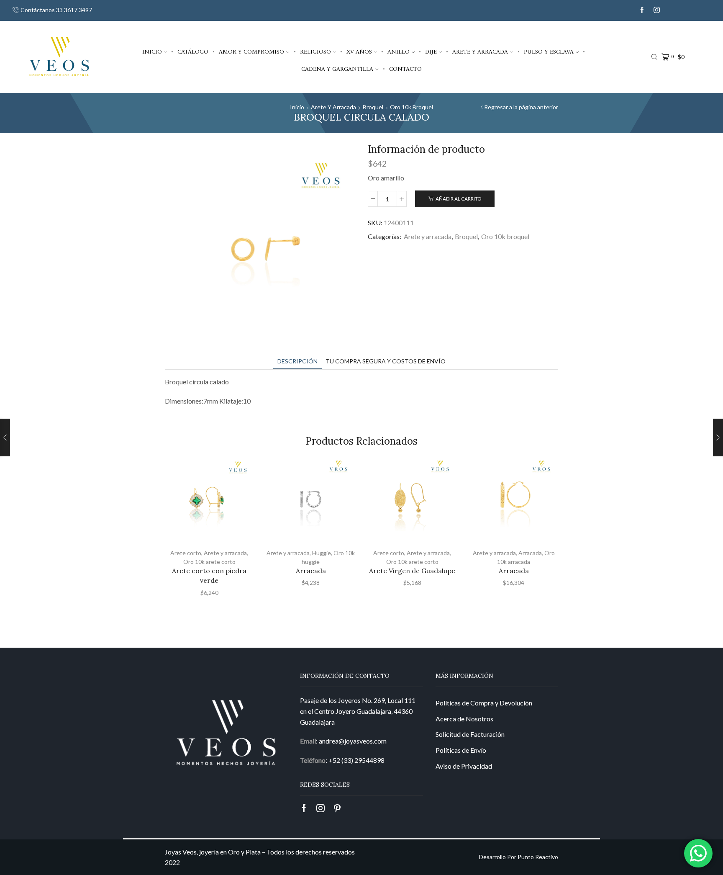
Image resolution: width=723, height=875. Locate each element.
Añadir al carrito (458, 199)
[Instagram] (657, 10)
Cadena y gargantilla (337, 69)
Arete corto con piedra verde (209, 575)
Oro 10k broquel (411, 107)
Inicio (152, 52)
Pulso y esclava (549, 52)
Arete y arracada (480, 52)
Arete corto (185, 552)
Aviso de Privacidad (464, 766)
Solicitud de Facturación (470, 734)
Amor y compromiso (251, 52)
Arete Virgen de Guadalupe (412, 570)
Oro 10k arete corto (209, 561)
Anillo (398, 52)
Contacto (405, 69)
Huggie (321, 552)
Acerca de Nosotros (464, 719)
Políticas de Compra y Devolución (484, 703)
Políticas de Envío (461, 750)
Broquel (373, 107)
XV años (359, 52)
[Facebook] (642, 10)
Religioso (315, 52)
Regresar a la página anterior (521, 107)
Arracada (311, 570)
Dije (431, 52)
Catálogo (192, 52)
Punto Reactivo (538, 856)
